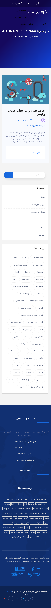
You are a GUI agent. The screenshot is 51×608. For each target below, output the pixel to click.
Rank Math (26, 279)
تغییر (16, 336)
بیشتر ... (38, 153)
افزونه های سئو (27, 329)
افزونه (41, 329)
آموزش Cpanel (26, 308)
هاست (28, 372)
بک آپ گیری (38, 336)
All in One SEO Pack (18, 258)
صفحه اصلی (21, 10)
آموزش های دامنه (38, 204)
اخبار (43, 219)
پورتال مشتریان (31, 3)
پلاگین (22, 386)
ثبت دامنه (22, 343)
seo (14, 279)
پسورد (11, 379)
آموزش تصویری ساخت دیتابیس (32, 315)
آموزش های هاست (38, 212)
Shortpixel (39, 286)
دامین (41, 358)
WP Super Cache (36, 300)
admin (37, 120)
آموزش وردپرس (15, 322)
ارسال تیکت (16, 3)
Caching (40, 272)
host (17, 272)
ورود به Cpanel (25, 379)
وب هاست (16, 372)
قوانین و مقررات (27, 24)
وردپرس (21, 120)
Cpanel (27, 272)
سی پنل (40, 372)
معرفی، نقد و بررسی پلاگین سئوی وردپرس (26, 112)
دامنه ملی (13, 351)
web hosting (24, 293)
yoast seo (20, 300)
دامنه (24, 351)
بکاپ (25, 336)
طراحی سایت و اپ (40, 30)
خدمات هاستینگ (19, 17)
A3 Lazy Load (38, 258)
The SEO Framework (21, 286)
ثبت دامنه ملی (38, 351)
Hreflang (39, 279)
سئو (16, 358)
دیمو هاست (28, 358)
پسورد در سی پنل (37, 386)
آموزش (27, 120)
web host (39, 293)
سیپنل (42, 227)
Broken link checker (20, 265)
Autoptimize (38, 265)
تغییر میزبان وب (37, 343)
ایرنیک (13, 329)
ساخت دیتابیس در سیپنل (34, 365)
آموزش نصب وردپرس (35, 322)
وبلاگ (45, 24)
